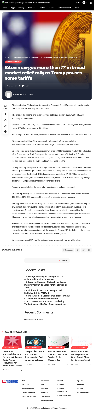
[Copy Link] (27, 86)
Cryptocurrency (13, 62)
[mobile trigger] (89, 3)
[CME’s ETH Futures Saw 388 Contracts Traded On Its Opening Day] (58, 342)
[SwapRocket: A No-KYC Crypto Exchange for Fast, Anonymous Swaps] (35, 342)
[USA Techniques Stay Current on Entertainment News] (26, 2)
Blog (12, 57)
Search (64, 261)
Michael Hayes (18, 94)
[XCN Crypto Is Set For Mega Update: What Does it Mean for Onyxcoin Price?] (81, 342)
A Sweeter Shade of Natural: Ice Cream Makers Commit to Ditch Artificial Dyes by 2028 (45, 285)
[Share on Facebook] (16, 86)
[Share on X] (19, 86)
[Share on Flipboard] (23, 86)
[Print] (5, 131)
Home (7, 57)
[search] (73, 2)
